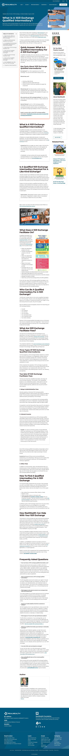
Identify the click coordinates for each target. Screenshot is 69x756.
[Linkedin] (44, 726)
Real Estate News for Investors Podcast (12, 743)
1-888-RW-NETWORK (18, 750)
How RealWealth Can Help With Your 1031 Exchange (9, 63)
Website (22, 698)
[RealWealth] (9, 4)
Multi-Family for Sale (45, 740)
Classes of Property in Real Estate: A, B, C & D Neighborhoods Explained (59, 161)
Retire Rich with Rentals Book (10, 739)
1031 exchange (41, 32)
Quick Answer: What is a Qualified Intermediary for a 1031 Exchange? (9, 37)
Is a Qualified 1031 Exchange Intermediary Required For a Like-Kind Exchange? (9, 44)
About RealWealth (58, 737)
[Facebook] (36, 726)
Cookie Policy (57, 745)
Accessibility (56, 742)
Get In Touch (12, 750)
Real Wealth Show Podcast (10, 742)
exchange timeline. (24, 239)
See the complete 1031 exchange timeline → (34, 623)
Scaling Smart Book (8, 740)
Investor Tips (31, 743)
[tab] (35, 568)
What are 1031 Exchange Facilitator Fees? (9, 55)
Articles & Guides (24, 13)
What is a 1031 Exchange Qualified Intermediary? (9, 41)
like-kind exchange (35, 35)
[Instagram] (38, 726)
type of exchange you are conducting (41, 343)
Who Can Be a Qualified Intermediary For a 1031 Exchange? (8, 51)
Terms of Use (56, 750)
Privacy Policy (51, 750)
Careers (56, 740)
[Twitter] (40, 726)
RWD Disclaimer (57, 743)
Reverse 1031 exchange (39, 336)
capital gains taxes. (42, 37)
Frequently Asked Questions (10, 65)
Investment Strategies (32, 742)
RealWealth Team (58, 739)
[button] (60, 1)
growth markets (41, 534)
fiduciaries (46, 132)
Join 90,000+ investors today (30, 553)
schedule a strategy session (37, 496)
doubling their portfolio (39, 524)
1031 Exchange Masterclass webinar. (27, 206)
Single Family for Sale (45, 739)
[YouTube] (42, 726)
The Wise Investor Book (9, 737)
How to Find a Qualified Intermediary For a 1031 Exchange (8, 59)
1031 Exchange (16, 13)
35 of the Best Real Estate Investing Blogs (59, 182)
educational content (43, 535)
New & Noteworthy (32, 737)
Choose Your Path (45, 737)
